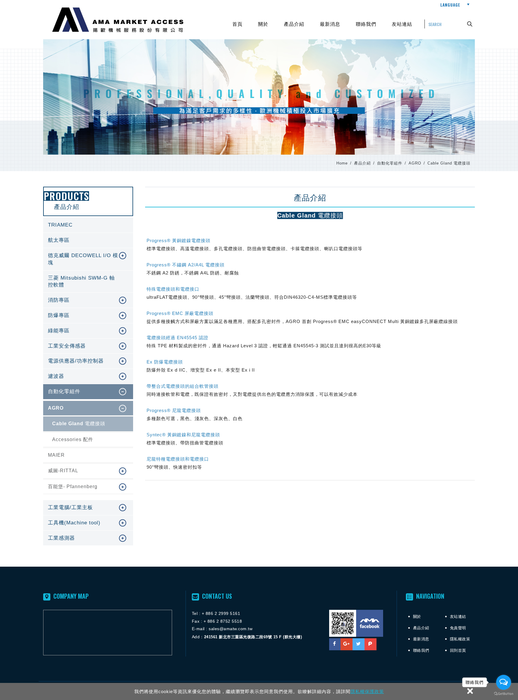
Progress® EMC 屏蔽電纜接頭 (180, 313)
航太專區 (88, 240)
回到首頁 (458, 650)
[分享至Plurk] (371, 644)
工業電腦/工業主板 (79, 507)
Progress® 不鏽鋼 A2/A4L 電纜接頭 (186, 264)
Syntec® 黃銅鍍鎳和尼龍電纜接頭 (183, 434)
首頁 (237, 23)
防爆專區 (79, 315)
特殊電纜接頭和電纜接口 (173, 289)
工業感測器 (79, 538)
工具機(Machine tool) (79, 522)
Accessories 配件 (88, 439)
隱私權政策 (460, 639)
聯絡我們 (366, 23)
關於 (263, 23)
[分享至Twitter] (359, 644)
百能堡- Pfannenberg (79, 486)
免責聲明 (458, 628)
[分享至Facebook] (335, 644)
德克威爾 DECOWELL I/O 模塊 (79, 259)
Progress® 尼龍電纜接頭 (174, 410)
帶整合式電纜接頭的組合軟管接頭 (183, 386)
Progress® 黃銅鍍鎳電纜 (178, 240)
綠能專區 (79, 330)
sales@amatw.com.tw (230, 628)
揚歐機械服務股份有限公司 (117, 19)
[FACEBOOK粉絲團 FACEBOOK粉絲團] (369, 623)
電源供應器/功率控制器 (79, 361)
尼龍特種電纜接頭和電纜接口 (178, 458)
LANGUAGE (450, 4)
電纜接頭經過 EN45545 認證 (177, 337)
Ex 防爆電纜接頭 (165, 361)
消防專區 (79, 300)
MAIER (88, 455)
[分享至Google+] (347, 644)
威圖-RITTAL (79, 470)
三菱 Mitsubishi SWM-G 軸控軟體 (88, 282)
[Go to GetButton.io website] (503, 694)
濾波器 (79, 376)
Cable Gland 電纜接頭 (88, 423)
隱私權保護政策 (367, 691)
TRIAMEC (88, 225)
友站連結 (402, 23)
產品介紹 (294, 23)
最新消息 (330, 23)
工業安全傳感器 (79, 346)
